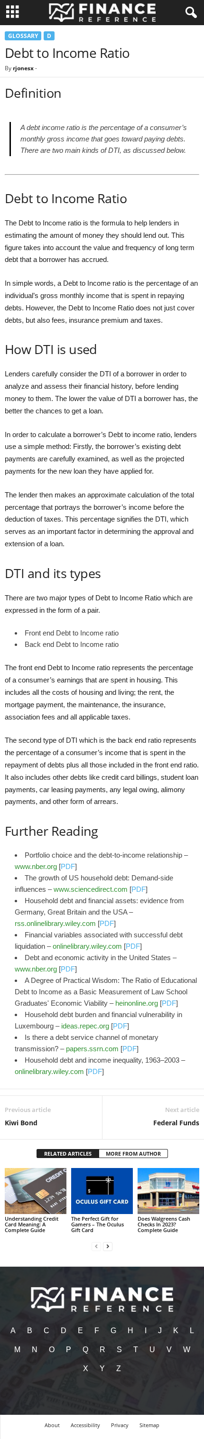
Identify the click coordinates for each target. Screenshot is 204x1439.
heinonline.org (136, 1003)
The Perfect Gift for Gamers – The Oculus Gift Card (97, 1224)
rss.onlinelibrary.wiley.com (55, 923)
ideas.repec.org (85, 1026)
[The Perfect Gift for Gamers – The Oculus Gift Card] (102, 1191)
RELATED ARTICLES (68, 1153)
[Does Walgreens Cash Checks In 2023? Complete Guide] (168, 1191)
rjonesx (23, 68)
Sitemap (149, 1425)
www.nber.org (36, 866)
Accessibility (85, 1425)
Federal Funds (176, 1122)
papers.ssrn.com (92, 1049)
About (52, 1425)
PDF (68, 866)
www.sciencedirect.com (91, 889)
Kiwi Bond (21, 1122)
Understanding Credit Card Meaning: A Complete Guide (31, 1224)
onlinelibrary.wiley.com (87, 946)
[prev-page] (96, 1246)
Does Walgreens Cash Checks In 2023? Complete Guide (164, 1224)
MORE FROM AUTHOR (133, 1153)
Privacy (120, 1425)
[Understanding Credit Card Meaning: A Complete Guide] (35, 1191)
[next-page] (107, 1246)
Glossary (23, 36)
